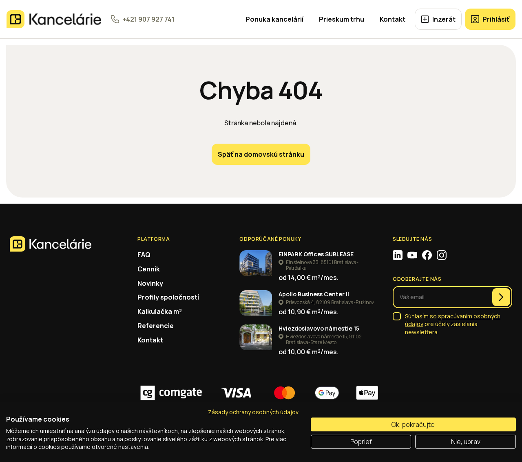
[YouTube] (412, 255)
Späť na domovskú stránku (261, 154)
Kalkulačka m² (159, 311)
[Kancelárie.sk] (54, 19)
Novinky (150, 283)
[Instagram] (442, 255)
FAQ (143, 254)
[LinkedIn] (398, 255)
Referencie (155, 325)
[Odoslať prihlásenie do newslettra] (501, 297)
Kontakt (392, 19)
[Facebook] (427, 255)
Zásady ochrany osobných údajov (253, 412)
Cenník (148, 268)
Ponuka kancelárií (274, 19)
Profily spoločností (168, 297)
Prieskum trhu (341, 19)
